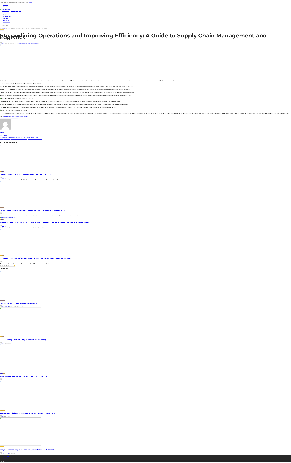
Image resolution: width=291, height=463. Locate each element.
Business (5, 18)
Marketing (6, 22)
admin (3, 43)
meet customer (36, 43)
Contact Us (5, 5)
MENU (30, 2)
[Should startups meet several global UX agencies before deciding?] (20, 371)
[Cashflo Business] (5, 9)
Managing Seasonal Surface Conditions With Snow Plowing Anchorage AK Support (35, 258)
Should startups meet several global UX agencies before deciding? (24, 376)
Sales (4, 14)
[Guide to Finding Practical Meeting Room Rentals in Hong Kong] (14, 169)
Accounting (7, 16)
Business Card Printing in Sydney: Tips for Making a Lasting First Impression (27, 413)
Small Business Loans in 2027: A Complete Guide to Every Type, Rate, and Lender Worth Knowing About (44, 222)
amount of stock (21, 43)
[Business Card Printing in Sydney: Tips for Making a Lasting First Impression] (20, 408)
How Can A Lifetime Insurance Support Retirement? (18, 303)
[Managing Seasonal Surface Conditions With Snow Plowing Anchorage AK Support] (14, 253)
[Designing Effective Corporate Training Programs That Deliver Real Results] (14, 205)
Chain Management (29, 43)
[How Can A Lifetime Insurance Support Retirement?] (20, 298)
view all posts (3, 135)
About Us (5, 6)
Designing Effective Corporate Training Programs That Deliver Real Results (32, 210)
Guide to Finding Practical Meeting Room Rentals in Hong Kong (27, 174)
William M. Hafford (5, 213)
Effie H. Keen (4, 261)
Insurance (6, 20)
